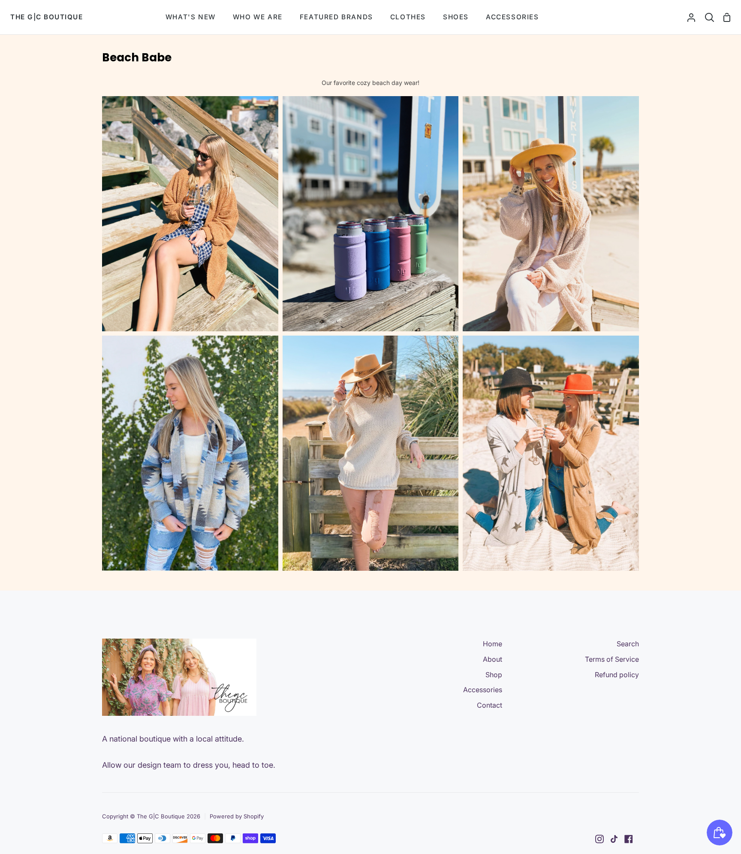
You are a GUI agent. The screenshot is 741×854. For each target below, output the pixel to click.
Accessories (482, 689)
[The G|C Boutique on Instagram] (599, 839)
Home (492, 643)
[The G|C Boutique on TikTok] (614, 839)
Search (628, 643)
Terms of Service (612, 659)
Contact (489, 705)
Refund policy (617, 674)
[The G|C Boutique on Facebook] (628, 839)
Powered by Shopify (237, 816)
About (492, 659)
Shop (493, 674)
